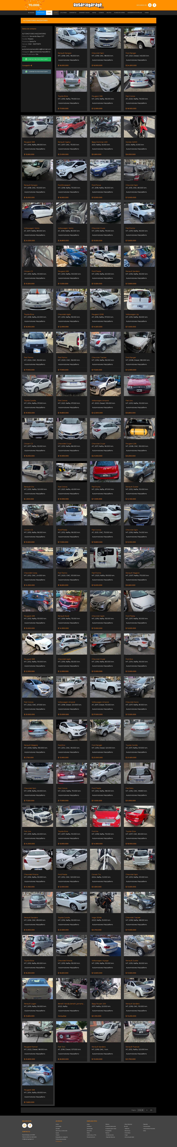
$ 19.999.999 (63, 456)
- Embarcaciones (109, 1135)
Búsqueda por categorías (62, 1137)
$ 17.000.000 (63, 109)
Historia (57, 1135)
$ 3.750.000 (29, 758)
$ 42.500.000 (97, 413)
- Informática (127, 1132)
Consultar (62, 1016)
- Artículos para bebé (129, 1137)
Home (57, 1124)
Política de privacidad (61, 1139)
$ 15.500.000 (29, 154)
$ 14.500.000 (97, 327)
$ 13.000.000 (97, 628)
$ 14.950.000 (29, 887)
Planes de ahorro (91, 1137)
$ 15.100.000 (131, 542)
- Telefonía (126, 1128)
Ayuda (57, 1132)
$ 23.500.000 (131, 758)
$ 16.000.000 (63, 65)
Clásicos (107, 1124)
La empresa (58, 1126)
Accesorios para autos (110, 1126)
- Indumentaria (146, 1126)
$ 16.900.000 (97, 65)
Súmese (58, 1128)
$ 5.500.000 (96, 154)
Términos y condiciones (61, 1130)
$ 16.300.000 (29, 973)
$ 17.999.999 (63, 801)
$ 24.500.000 (131, 65)
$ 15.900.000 (97, 197)
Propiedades (108, 1130)
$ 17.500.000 (97, 370)
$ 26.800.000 (63, 241)
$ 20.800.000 (29, 1059)
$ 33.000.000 (63, 714)
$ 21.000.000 (63, 154)
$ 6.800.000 (131, 413)
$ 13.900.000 (131, 671)
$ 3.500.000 (96, 887)
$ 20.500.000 (29, 714)
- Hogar (126, 1135)
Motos (88, 1132)
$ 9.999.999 (131, 801)
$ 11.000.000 (63, 284)
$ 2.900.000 (29, 499)
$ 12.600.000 (97, 973)
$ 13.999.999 (97, 671)
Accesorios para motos (110, 1128)
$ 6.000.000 (131, 154)
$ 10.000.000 (29, 628)
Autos (88, 1124)
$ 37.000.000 (97, 714)
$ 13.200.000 (131, 1016)
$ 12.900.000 (131, 370)
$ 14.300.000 (29, 585)
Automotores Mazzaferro (68, 60)
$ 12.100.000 (131, 499)
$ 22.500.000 (63, 930)
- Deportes (145, 1124)
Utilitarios (89, 1126)
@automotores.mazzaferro (40, 52)
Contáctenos (59, 1141)
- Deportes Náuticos (110, 1137)
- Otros (144, 1130)
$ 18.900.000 (131, 109)
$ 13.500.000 (97, 284)
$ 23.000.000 (97, 758)
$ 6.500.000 (130, 585)
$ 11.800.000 (29, 1102)
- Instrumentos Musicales (149, 1128)
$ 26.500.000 (63, 1059)
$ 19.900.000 (29, 413)
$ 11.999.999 (97, 499)
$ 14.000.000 (29, 844)
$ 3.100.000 (96, 1016)
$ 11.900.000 (63, 542)
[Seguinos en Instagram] (150, 5)
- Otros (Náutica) (128, 1124)
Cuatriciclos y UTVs (91, 1135)
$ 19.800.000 (63, 413)
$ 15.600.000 (131, 241)
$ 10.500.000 (29, 284)
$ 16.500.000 (63, 585)
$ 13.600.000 (29, 1016)
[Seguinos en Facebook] (154, 5)
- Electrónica (127, 1130)
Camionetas (90, 1128)
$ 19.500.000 (97, 241)
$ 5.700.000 (96, 930)
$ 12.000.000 (63, 887)
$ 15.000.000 (97, 585)
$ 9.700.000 (131, 1059)
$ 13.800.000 (131, 284)
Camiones (89, 1130)
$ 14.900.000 (63, 628)
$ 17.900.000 (29, 370)
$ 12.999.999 (97, 109)
